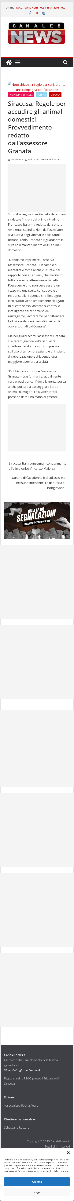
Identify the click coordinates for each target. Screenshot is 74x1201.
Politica (41, 94)
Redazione (33, 159)
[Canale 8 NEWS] (8, 62)
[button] (68, 1153)
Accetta (37, 1182)
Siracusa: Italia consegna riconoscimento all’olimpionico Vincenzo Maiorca (37, 466)
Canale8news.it (14, 1055)
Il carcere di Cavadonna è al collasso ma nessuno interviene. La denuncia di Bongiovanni (37, 483)
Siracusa (55, 94)
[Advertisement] (37, 188)
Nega (37, 1192)
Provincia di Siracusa (20, 94)
